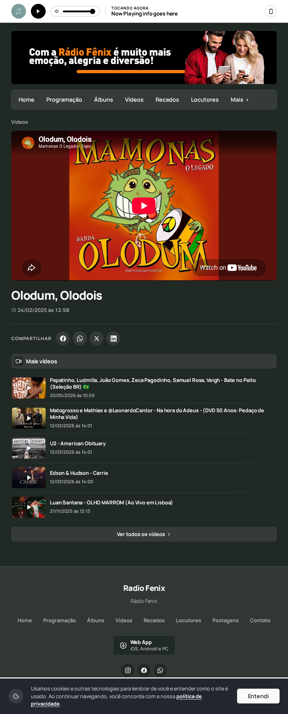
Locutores (205, 99)
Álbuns (103, 99)
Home (26, 99)
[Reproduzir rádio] (38, 11)
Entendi (258, 696)
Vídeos (134, 99)
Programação (64, 99)
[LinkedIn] (113, 338)
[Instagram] (128, 670)
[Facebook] (63, 338)
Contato (260, 620)
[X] (97, 338)
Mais (240, 99)
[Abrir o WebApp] (271, 11)
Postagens (225, 620)
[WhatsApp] (80, 338)
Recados (167, 99)
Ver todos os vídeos (141, 534)
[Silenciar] (57, 11)
